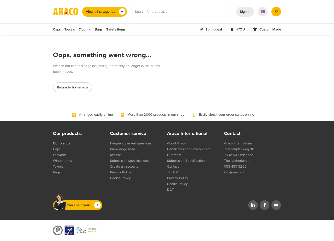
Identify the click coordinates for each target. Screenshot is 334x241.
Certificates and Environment (188, 149)
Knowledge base (122, 149)
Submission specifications (129, 161)
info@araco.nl (234, 172)
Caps (57, 29)
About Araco (176, 143)
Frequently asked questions (131, 143)
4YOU (240, 29)
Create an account (124, 166)
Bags (99, 29)
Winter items (62, 161)
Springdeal (213, 29)
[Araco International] (65, 11)
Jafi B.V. (172, 172)
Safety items (116, 29)
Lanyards (59, 155)
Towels (69, 29)
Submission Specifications (186, 161)
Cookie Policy (120, 178)
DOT (170, 190)
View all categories (100, 11)
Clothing (84, 29)
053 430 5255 (235, 166)
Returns (115, 155)
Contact (173, 166)
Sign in (245, 11)
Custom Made (270, 29)
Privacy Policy (120, 172)
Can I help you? (78, 205)
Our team (174, 155)
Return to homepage (72, 87)
